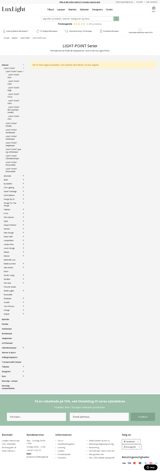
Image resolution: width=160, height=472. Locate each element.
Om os (60, 440)
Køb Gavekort (151, 2)
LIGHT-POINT (25, 38)
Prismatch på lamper (111, 31)
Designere (97, 9)
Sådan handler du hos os (99, 440)
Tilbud (50, 9)
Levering (61, 447)
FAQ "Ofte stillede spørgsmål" (102, 457)
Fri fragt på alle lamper (49, 31)
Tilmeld (143, 416)
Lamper (61, 9)
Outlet (109, 9)
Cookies (61, 451)
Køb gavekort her (96, 454)
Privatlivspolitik (64, 454)
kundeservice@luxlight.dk (37, 457)
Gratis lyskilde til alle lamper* (17, 31)
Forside (6, 38)
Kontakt (139, 2)
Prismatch (62, 457)
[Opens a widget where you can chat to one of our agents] (151, 468)
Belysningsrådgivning (124, 2)
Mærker (72, 9)
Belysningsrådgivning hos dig (101, 444)
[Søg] (116, 18)
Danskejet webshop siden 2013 (140, 32)
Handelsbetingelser (66, 444)
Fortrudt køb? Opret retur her (102, 451)
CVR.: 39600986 (9, 444)
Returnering (94, 447)
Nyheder (84, 9)
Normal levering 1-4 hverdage (80, 31)
